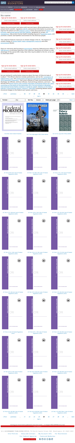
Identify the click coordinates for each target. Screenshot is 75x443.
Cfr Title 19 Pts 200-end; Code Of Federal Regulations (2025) (37, 292)
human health (17, 41)
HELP (36, 9)
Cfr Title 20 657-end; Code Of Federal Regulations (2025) (13, 173)
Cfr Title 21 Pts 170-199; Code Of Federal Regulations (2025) (62, 253)
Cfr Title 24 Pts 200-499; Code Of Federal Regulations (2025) (13, 412)
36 (24, 94)
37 (29, 94)
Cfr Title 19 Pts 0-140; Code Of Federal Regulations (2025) (37, 213)
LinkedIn (52, 439)
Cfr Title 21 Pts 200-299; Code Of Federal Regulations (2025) (62, 292)
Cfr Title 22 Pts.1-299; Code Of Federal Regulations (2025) (13, 253)
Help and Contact (28, 434)
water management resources (31, 41)
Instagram (45, 439)
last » (39, 96)
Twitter (42, 439)
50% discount (5, 50)
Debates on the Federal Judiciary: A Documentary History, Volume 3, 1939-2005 (27, 87)
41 (48, 94)
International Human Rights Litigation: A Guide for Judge (18, 87)
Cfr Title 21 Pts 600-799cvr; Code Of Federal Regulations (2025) (62, 412)
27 (53, 417)
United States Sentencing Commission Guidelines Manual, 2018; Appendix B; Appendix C (27, 79)
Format (5, 100)
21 (24, 417)
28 (58, 417)
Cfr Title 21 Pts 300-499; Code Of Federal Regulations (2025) (62, 332)
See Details (37, 426)
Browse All (7, 7)
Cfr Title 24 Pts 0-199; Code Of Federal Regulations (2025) (13, 372)
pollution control (24, 31)
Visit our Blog (29, 439)
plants (48, 31)
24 (39, 417)
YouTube (47, 439)
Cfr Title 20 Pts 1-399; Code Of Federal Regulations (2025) (37, 332)
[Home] (12, 4)
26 (48, 417)
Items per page (51, 100)
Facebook (40, 439)
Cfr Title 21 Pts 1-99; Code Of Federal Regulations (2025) (62, 173)
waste (49, 34)
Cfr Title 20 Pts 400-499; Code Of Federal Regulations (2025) (37, 372)
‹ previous (13, 94)
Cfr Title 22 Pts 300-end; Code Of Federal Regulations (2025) (13, 292)
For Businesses (61, 434)
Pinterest (50, 439)
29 (63, 417)
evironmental (5, 43)
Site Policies (13, 434)
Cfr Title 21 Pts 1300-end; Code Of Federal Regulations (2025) (13, 213)
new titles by (11, 9)
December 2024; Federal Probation (12, 133)
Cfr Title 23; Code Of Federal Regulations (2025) (13, 332)
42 (53, 94)
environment (28, 48)
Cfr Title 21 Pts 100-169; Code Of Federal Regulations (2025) (62, 213)
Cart (41, 9)
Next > (72, 100)
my (28, 9)
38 (34, 94)
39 (39, 94)
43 (58, 94)
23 (34, 417)
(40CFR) (25, 29)
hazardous (44, 34)
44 (63, 94)
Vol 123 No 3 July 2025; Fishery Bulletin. (62, 133)
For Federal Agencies (28, 436)
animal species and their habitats (20, 32)
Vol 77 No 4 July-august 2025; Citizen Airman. (37, 134)
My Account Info (45, 434)
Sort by (30, 100)
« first (5, 94)
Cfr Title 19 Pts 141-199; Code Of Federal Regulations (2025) (37, 253)
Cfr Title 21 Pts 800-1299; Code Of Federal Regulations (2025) (37, 173)
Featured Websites (47, 436)
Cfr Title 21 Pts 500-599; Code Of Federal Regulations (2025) (62, 372)
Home (2, 12)
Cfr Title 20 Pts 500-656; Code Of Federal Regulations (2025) (37, 412)
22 (29, 417)
